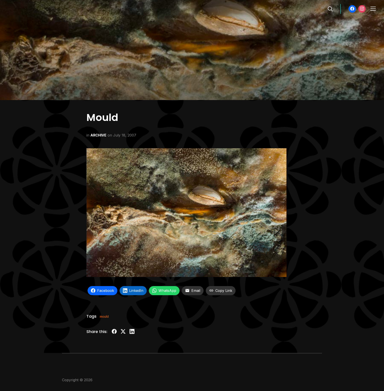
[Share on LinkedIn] (132, 332)
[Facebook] (352, 9)
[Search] (330, 8)
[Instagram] (362, 9)
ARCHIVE (98, 135)
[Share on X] (123, 332)
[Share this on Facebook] (114, 332)
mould (104, 316)
